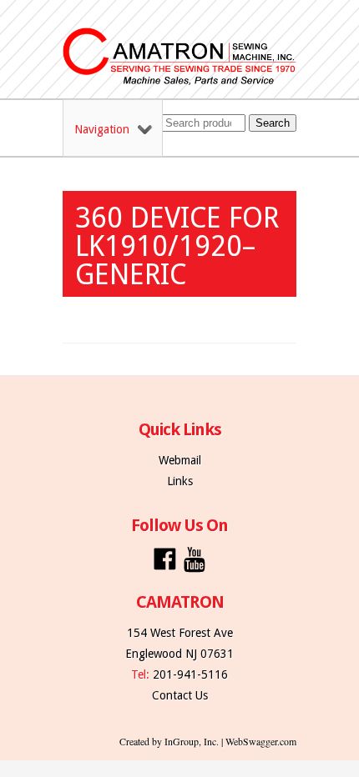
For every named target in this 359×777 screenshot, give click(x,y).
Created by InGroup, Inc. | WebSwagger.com (207, 741)
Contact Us (180, 695)
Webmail (180, 460)
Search (272, 123)
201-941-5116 (190, 674)
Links (180, 481)
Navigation (101, 129)
